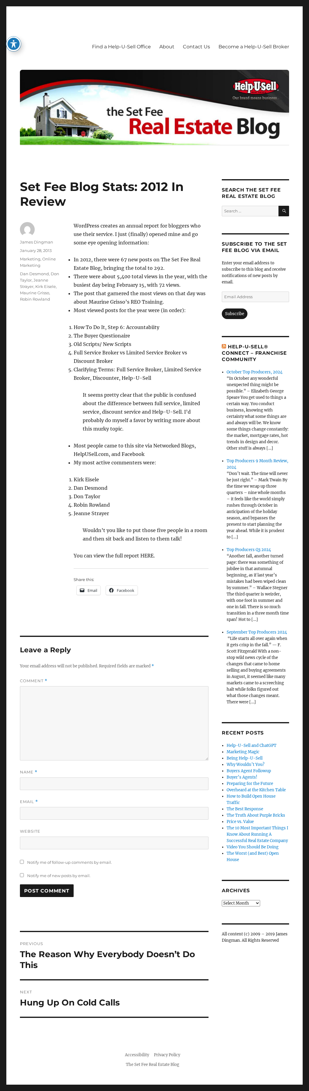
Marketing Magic (243, 751)
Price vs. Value (240, 821)
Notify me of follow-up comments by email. (69, 862)
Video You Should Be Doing (253, 847)
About (166, 47)
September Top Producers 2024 (257, 632)
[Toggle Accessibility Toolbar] (13, 44)
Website (30, 831)
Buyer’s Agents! (242, 777)
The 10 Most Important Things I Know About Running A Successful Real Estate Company (257, 834)
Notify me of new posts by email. (59, 875)
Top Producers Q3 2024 (249, 549)
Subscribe (234, 313)
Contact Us (196, 47)
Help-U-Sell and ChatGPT (251, 745)
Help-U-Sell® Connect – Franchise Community (254, 353)
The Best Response (245, 809)
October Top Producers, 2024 (254, 372)
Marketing (30, 259)
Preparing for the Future (250, 783)
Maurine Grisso (34, 292)
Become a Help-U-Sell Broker (253, 47)
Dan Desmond (34, 273)
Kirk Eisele (45, 286)
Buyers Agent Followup (249, 770)
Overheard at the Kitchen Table (256, 789)
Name (28, 772)
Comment (33, 680)
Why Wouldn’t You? (245, 764)
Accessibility (137, 1054)
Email (29, 801)
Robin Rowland (35, 299)
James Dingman (36, 242)
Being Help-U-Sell (245, 758)
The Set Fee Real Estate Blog (152, 1064)
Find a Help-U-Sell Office (121, 47)
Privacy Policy (167, 1054)
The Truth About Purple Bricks (256, 815)
